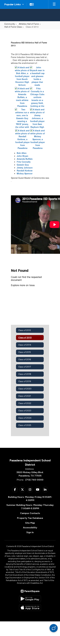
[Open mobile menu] (54, 4)
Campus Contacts (30, 513)
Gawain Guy (23, 164)
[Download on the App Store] (30, 607)
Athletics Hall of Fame (29, 23)
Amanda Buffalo (25, 158)
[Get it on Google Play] (30, 599)
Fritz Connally (24, 161)
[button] (14, 4)
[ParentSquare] (30, 591)
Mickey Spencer (24, 173)
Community (9, 23)
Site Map (30, 522)
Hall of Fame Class (13, 26)
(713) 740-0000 (34, 479)
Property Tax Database (30, 518)
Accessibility (30, 527)
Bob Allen (22, 153)
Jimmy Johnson (25, 167)
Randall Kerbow (24, 170)
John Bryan (22, 155)
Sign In (30, 532)
